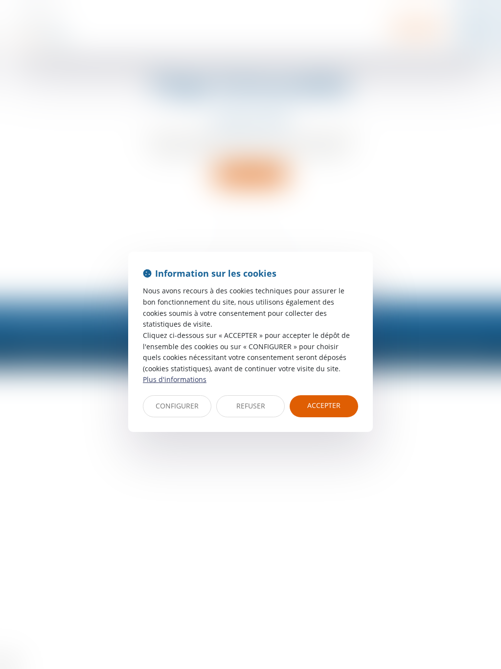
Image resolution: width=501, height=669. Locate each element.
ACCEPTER (324, 405)
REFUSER (250, 405)
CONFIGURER (177, 405)
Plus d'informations (174, 379)
